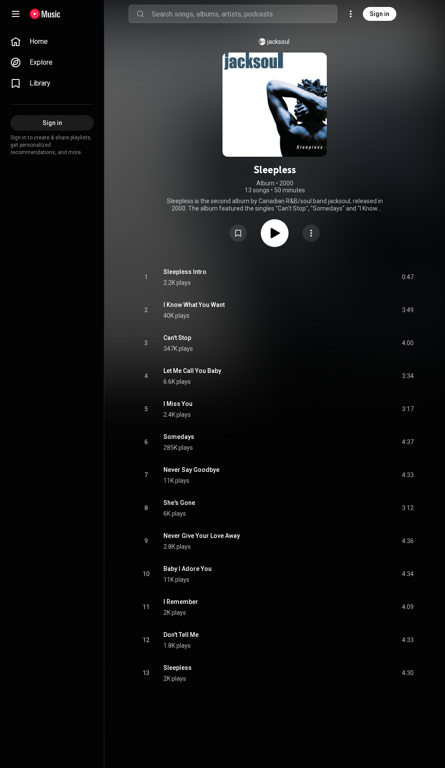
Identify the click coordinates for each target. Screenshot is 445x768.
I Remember (180, 601)
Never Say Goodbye (191, 469)
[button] (238, 233)
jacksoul (278, 41)
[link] (52, 41)
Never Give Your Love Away (201, 535)
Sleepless (177, 667)
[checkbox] (407, 277)
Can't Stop (177, 337)
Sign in (379, 13)
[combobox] (244, 14)
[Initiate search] (140, 14)
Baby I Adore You (187, 568)
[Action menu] (311, 233)
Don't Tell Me (181, 634)
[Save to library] (238, 233)
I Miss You (178, 403)
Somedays (178, 436)
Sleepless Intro (184, 271)
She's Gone (179, 502)
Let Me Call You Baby (192, 370)
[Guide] (15, 14)
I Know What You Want (194, 304)
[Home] (45, 14)
